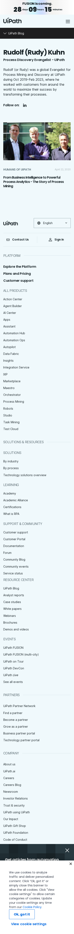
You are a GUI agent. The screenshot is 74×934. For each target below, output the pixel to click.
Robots (8, 408)
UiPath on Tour (13, 661)
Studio (7, 415)
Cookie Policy (32, 907)
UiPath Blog (11, 588)
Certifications (12, 507)
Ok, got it (22, 914)
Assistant (9, 326)
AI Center (9, 312)
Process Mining (13, 401)
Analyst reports (13, 595)
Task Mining (11, 422)
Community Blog (14, 559)
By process (11, 468)
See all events (13, 682)
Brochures (10, 622)
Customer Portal (14, 539)
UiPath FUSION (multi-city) (21, 654)
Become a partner (15, 719)
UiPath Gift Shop (14, 826)
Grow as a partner (15, 726)
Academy (9, 493)
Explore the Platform (19, 266)
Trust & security (14, 805)
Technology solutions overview (24, 475)
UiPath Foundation (15, 832)
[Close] (70, 864)
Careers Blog (12, 785)
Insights (8, 360)
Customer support (18, 280)
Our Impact (10, 819)
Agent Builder (12, 306)
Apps (6, 319)
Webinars (9, 615)
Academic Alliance (15, 500)
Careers (8, 778)
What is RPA (11, 514)
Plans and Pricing (17, 273)
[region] (37, 897)
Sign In (59, 239)
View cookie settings (28, 924)
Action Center (12, 299)
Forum (7, 552)
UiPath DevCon (13, 668)
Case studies (12, 602)
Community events (16, 566)
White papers (12, 608)
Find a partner (12, 713)
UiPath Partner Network (19, 706)
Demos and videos (16, 629)
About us (9, 764)
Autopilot (9, 347)
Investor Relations (15, 798)
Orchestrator (12, 394)
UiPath (10, 675)
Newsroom (10, 791)
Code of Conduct (15, 839)
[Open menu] (68, 21)
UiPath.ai (9, 771)
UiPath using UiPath (16, 812)
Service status (13, 573)
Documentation (13, 546)
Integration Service (16, 367)
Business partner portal (19, 733)
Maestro (9, 388)
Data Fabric (11, 353)
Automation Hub (14, 333)
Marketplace (12, 381)
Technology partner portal (21, 740)
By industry (10, 461)
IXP (5, 374)
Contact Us (20, 239)
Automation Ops (14, 340)
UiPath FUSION (13, 647)
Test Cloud (10, 429)
